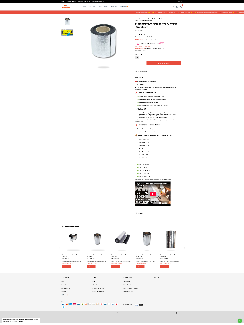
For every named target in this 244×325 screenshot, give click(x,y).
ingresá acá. (115, 313)
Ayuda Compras (103, 7)
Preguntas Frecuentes (84, 1)
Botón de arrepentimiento (125, 313)
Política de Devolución (98, 1)
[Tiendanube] (177, 313)
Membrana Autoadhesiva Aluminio (161, 18)
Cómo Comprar (71, 1)
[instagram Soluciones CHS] (179, 1)
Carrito (63, 1)
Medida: (138, 54)
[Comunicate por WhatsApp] (240, 321)
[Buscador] (173, 7)
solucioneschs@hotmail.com (130, 288)
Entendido (20, 321)
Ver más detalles (141, 50)
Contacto (114, 7)
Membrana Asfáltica (144, 18)
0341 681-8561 (127, 284)
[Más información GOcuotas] (161, 43)
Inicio (84, 7)
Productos (92, 7)
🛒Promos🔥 (124, 7)
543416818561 (126, 281)
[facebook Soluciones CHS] (181, 1)
